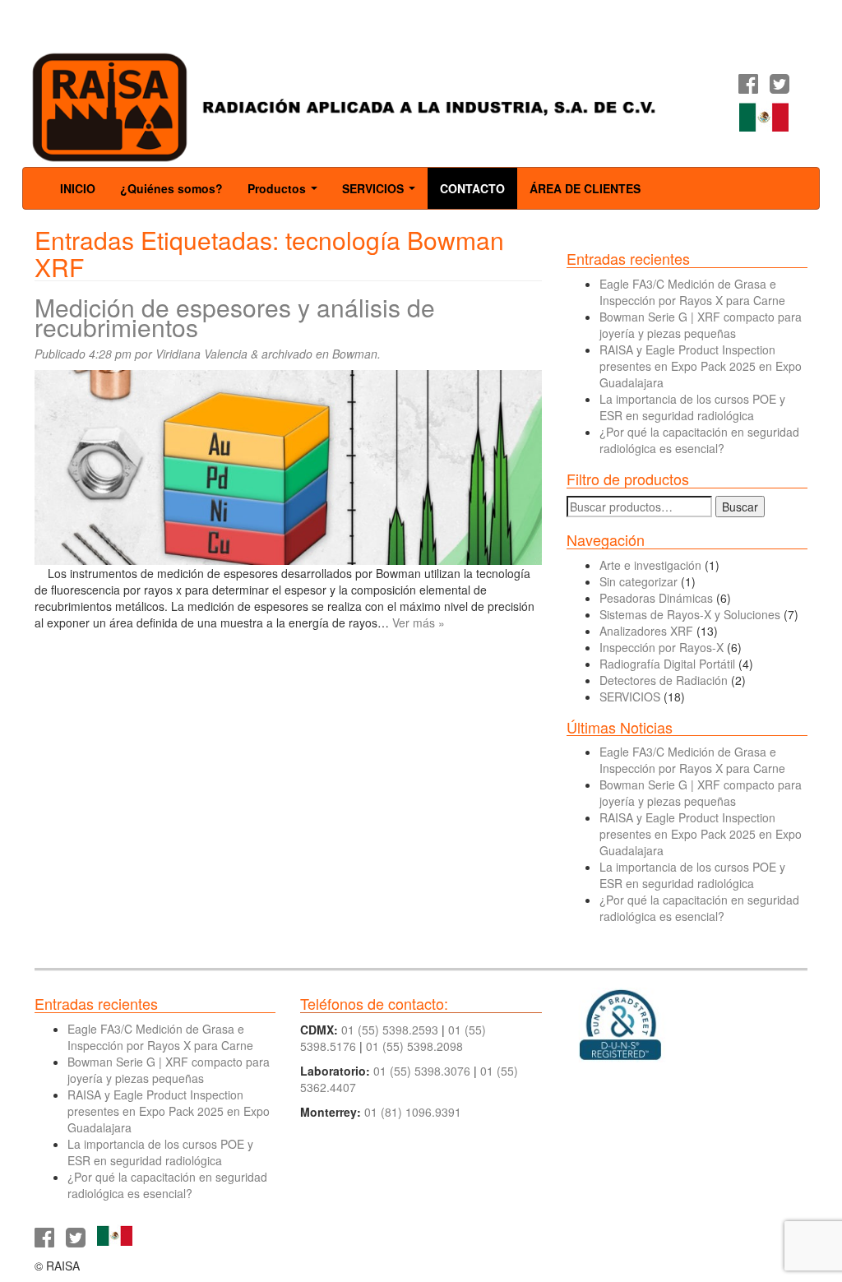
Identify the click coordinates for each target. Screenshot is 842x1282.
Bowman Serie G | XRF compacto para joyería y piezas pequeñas (700, 324)
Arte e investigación (650, 565)
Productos (286, 193)
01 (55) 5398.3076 (421, 1070)
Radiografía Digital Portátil (667, 663)
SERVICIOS (382, 193)
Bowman (354, 353)
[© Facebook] (748, 87)
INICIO (77, 188)
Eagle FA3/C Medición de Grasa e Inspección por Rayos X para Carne (692, 291)
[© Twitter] (779, 87)
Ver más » (418, 622)
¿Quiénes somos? (171, 188)
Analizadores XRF (646, 630)
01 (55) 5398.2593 (389, 1029)
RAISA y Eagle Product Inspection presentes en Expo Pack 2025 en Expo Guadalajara (700, 366)
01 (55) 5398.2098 (414, 1046)
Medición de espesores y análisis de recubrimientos (235, 317)
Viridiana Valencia (201, 353)
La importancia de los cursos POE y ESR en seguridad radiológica (692, 407)
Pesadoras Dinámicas (656, 598)
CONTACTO (472, 188)
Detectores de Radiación (663, 680)
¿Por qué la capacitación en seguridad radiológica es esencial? (699, 439)
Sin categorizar (638, 581)
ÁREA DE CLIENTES (585, 188)
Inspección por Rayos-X (661, 647)
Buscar (740, 506)
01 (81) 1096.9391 (412, 1112)
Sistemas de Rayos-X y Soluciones (689, 614)
